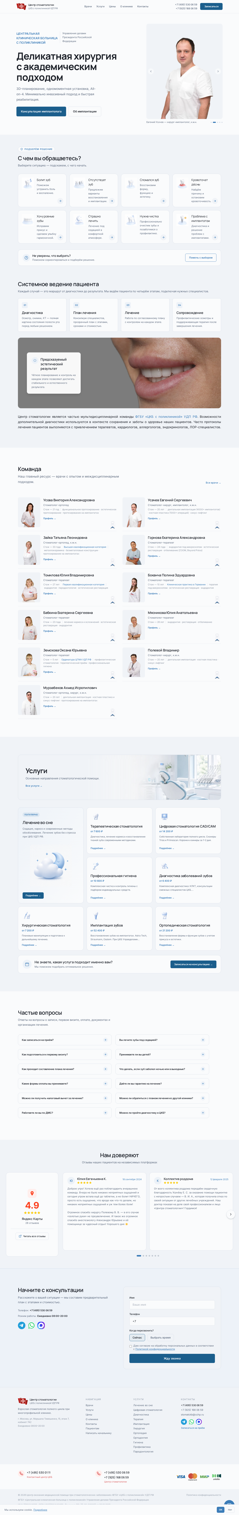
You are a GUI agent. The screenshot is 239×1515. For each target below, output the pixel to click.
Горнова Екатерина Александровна (176, 537)
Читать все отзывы (34, 1236)
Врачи (88, 6)
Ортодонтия (140, 1437)
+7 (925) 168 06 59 (186, 8)
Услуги (100, 6)
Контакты (142, 6)
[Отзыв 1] (139, 1256)
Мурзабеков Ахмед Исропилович (70, 687)
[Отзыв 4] (149, 1256)
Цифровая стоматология (147, 1409)
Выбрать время (160, 1337)
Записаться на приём (193, 1427)
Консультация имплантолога (41, 111)
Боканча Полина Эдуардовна (171, 575)
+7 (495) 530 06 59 (186, 4)
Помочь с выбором (200, 257)
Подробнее (40, 1509)
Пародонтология (143, 1451)
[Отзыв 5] (152, 1256)
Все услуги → (34, 785)
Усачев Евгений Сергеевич (170, 500)
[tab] (211, 122)
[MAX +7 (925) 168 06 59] (41, 1325)
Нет (230, 1509)
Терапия (138, 1419)
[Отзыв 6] (155, 1256)
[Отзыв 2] (143, 1256)
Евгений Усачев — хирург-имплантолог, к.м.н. (171, 122)
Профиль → (49, 518)
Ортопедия (140, 1433)
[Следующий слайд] (218, 71)
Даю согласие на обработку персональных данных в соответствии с (173, 1347)
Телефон (134, 1314)
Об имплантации (85, 111)
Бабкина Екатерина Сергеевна (68, 612)
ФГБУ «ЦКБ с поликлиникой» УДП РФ (166, 417)
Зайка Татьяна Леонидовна (65, 537)
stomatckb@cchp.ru (192, 1414)
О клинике (126, 6)
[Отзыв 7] (158, 1256)
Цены (112, 6)
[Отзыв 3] (146, 1256)
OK (220, 1509)
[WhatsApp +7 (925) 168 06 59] (31, 1325)
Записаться (211, 6)
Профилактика (141, 1446)
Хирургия (139, 1428)
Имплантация (141, 1423)
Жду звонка (172, 1358)
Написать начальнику (98, 1433)
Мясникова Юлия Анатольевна (172, 612)
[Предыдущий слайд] (151, 71)
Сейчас (137, 1337)
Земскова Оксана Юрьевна (65, 650)
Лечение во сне (143, 1405)
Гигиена (138, 1442)
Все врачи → (213, 482)
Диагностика (141, 1414)
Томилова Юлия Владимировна (68, 575)
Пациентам (92, 1428)
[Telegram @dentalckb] (21, 1325)
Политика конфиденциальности (203, 1495)
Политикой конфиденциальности (155, 1348)
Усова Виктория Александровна (69, 500)
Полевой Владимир (163, 650)
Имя (131, 1297)
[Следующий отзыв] (230, 1214)
